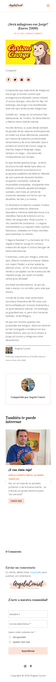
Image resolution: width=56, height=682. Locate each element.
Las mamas (39, 475)
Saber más (16, 501)
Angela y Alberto (34, 33)
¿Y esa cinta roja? (20, 470)
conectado (35, 572)
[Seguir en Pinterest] (31, 666)
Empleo (29, 475)
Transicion (13, 479)
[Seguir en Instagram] (25, 666)
